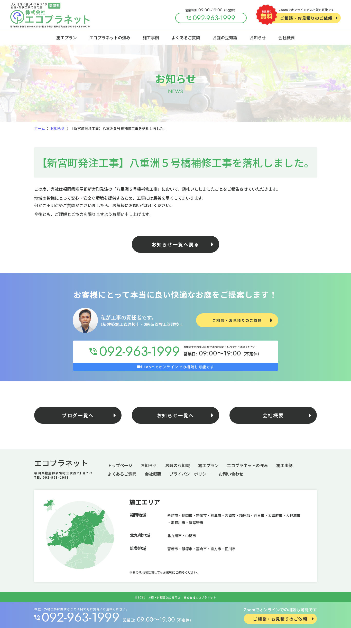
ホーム (39, 128)
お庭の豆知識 (225, 37)
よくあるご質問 (185, 37)
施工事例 (151, 37)
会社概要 (286, 37)
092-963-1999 (80, 617)
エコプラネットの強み (109, 37)
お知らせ (258, 37)
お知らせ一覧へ (175, 415)
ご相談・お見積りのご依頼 (306, 18)
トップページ (120, 465)
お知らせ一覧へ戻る (175, 244)
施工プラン (66, 37)
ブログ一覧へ (78, 415)
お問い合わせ (231, 474)
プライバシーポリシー (189, 474)
